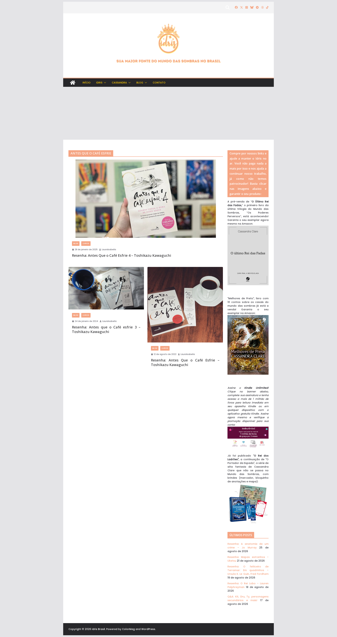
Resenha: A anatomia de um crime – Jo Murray (248, 545)
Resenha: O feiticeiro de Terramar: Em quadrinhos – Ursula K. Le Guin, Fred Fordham (248, 570)
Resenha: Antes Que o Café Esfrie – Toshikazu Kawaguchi (185, 362)
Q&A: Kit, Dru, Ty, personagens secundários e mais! (248, 598)
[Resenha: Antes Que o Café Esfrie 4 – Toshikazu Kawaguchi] (145, 199)
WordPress (148, 629)
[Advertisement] (168, 113)
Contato (159, 82)
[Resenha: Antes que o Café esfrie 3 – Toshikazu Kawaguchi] (106, 288)
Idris (99, 82)
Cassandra (119, 82)
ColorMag (128, 629)
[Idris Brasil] (72, 82)
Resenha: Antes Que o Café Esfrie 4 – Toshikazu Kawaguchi (121, 255)
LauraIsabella (109, 249)
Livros (86, 243)
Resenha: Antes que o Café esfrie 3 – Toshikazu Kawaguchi (106, 329)
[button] (104, 82)
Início (86, 82)
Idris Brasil (98, 629)
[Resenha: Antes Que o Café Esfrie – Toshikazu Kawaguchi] (185, 304)
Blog (139, 82)
